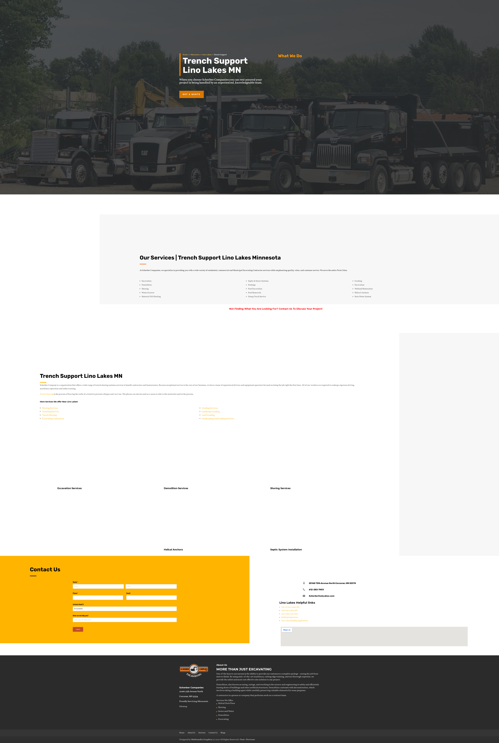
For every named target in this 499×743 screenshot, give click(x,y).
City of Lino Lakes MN (290, 607)
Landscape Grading (211, 411)
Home (185, 55)
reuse (294, 690)
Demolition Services (176, 488)
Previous (250, 739)
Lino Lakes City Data (289, 614)
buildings (235, 687)
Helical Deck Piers (226, 703)
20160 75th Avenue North (191, 691)
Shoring (222, 707)
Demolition (294, 87)
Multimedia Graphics (201, 739)
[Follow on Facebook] (366, 563)
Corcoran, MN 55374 (188, 696)
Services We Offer (224, 700)
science (277, 684)
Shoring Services (50, 408)
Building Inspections (289, 617)
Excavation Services (300, 65)
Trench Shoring (49, 415)
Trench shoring (46, 394)
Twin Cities (342, 270)
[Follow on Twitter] (374, 563)
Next (242, 739)
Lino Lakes (206, 55)
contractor (223, 695)
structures (263, 687)
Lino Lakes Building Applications (294, 620)
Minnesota (195, 55)
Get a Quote (191, 94)
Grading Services (210, 408)
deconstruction (301, 687)
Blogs (223, 733)
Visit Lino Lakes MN (289, 610)
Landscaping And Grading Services (218, 418)
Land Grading (208, 415)
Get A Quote (399, 324)
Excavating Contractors (53, 418)
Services (201, 733)
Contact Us (302, 203)
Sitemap (183, 706)
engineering (291, 684)
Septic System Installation (286, 549)
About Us (191, 733)
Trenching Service (50, 411)
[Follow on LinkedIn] (382, 563)
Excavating (223, 719)
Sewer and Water (226, 711)
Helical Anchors (297, 113)
